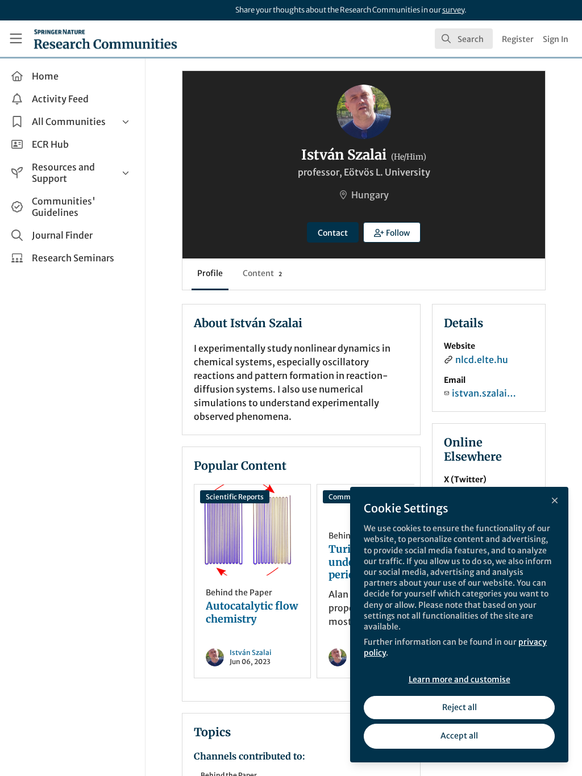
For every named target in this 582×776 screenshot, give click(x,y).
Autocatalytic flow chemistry (252, 530)
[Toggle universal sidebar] (16, 39)
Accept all (459, 736)
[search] (464, 38)
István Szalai (251, 652)
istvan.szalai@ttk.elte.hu (486, 393)
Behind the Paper (239, 592)
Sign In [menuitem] (555, 39)
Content (262, 273)
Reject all (459, 707)
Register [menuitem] (518, 39)
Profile (210, 273)
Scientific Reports (235, 497)
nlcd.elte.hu (481, 359)
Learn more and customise (459, 679)
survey (453, 10)
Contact (333, 233)
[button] (392, 232)
